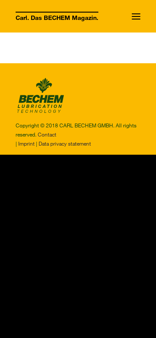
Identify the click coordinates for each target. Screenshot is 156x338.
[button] (136, 16)
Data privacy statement (65, 143)
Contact (47, 134)
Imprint (26, 143)
